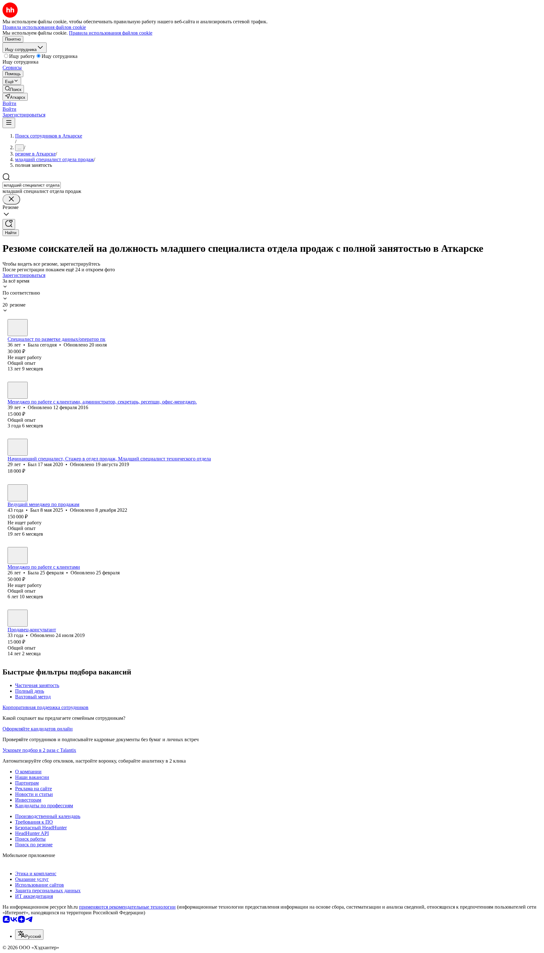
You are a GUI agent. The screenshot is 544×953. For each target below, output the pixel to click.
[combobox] (32, 185)
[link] (13, 89)
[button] (9, 103)
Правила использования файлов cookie (110, 33)
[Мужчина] (18, 447)
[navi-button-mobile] (9, 123)
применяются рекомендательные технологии (127, 907)
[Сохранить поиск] (9, 224)
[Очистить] (11, 199)
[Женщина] (18, 327)
